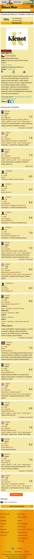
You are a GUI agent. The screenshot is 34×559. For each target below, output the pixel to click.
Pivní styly (3, 535)
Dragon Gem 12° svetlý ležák (10, 158)
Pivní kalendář (5, 514)
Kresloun (8, 184)
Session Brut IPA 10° (8, 411)
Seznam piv (17, 23)
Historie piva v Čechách (25, 529)
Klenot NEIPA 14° (7, 220)
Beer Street (29, 166)
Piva (1, 526)
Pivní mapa (21, 514)
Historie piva (21, 526)
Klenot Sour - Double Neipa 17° (11, 392)
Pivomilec (9, 342)
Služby (26, 551)
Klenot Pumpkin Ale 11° (8, 430)
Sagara (7, 132)
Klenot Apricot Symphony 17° (10, 236)
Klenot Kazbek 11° (7, 291)
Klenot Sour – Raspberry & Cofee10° (13, 484)
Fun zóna (8, 551)
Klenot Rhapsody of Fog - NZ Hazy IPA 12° (15, 119)
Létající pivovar (22, 535)
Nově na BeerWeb (17, 506)
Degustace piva (22, 532)
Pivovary (3, 523)
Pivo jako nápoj (22, 523)
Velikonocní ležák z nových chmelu (12, 179)
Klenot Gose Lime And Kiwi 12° (11, 272)
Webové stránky (6, 65)
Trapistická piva (22, 538)
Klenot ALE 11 (5, 462)
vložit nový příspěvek (10, 502)
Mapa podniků (22, 517)
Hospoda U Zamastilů (26, 128)
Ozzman (7, 111)
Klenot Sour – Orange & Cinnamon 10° (13, 205)
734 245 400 (11, 69)
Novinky (3, 517)
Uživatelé (3, 529)
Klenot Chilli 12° (6, 192)
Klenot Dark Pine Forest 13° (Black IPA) (14, 141)
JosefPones (9, 283)
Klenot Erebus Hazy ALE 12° (10, 304)
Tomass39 (9, 171)
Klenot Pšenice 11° (7, 447)
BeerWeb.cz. (25, 556)
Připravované (4, 532)
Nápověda (18, 551)
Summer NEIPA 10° (7, 372)
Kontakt (19, 548)
